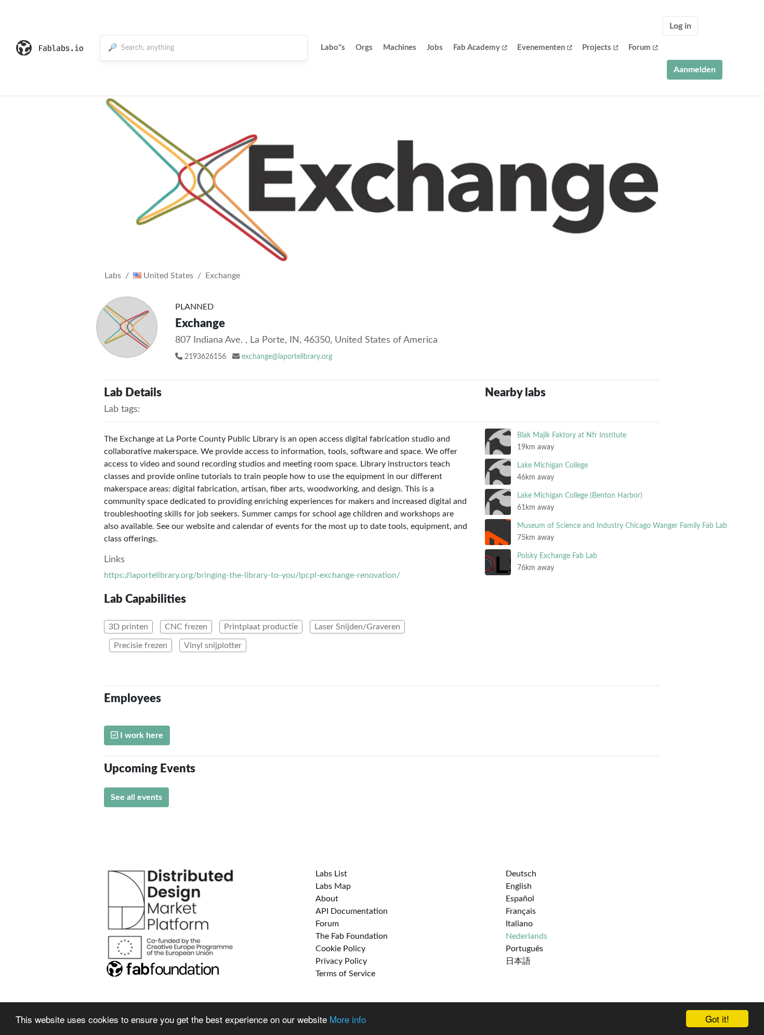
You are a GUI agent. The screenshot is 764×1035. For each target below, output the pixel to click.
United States (167, 275)
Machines (399, 47)
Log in (680, 26)
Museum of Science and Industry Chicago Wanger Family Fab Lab (622, 525)
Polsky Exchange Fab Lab (557, 556)
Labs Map (333, 886)
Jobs (435, 47)
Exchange (222, 275)
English (519, 886)
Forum (639, 47)
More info (348, 1019)
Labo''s (333, 47)
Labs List (331, 874)
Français (521, 911)
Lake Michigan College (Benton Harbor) (579, 495)
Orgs (364, 47)
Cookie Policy (340, 949)
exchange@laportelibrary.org (287, 356)
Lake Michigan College (552, 465)
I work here (140, 735)
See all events (136, 797)
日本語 (518, 961)
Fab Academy (476, 47)
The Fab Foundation (351, 936)
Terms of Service (345, 973)
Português (524, 949)
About (326, 899)
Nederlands (526, 936)
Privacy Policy (341, 961)
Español (520, 899)
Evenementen (541, 47)
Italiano (519, 924)
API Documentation (351, 911)
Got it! (717, 1018)
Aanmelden (695, 70)
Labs (112, 275)
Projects (596, 47)
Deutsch (521, 874)
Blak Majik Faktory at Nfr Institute (571, 435)
